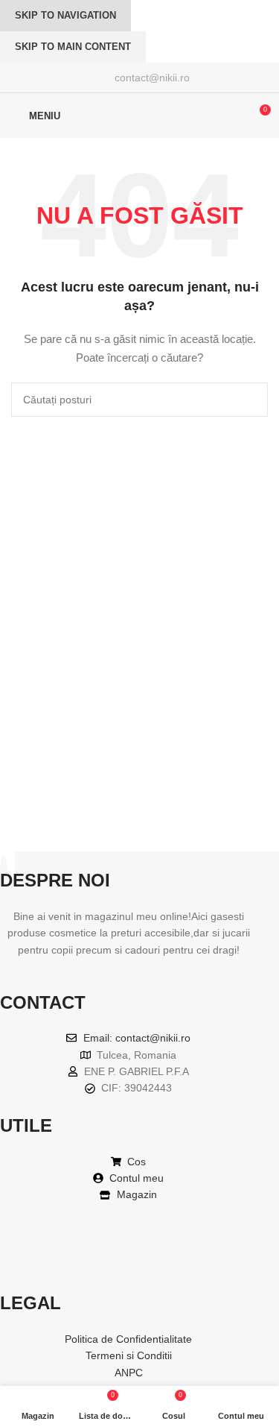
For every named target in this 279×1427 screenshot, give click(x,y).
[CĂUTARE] (251, 399)
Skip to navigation (65, 15)
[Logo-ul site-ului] (139, 115)
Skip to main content (73, 46)
